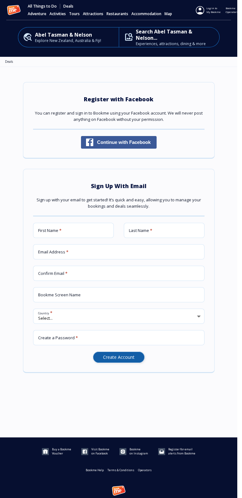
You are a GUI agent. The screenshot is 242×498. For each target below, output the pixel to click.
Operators (145, 470)
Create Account (119, 357)
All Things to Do (42, 6)
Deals (68, 6)
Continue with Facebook (124, 142)
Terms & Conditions (120, 470)
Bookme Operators (232, 10)
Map (168, 13)
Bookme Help (95, 470)
